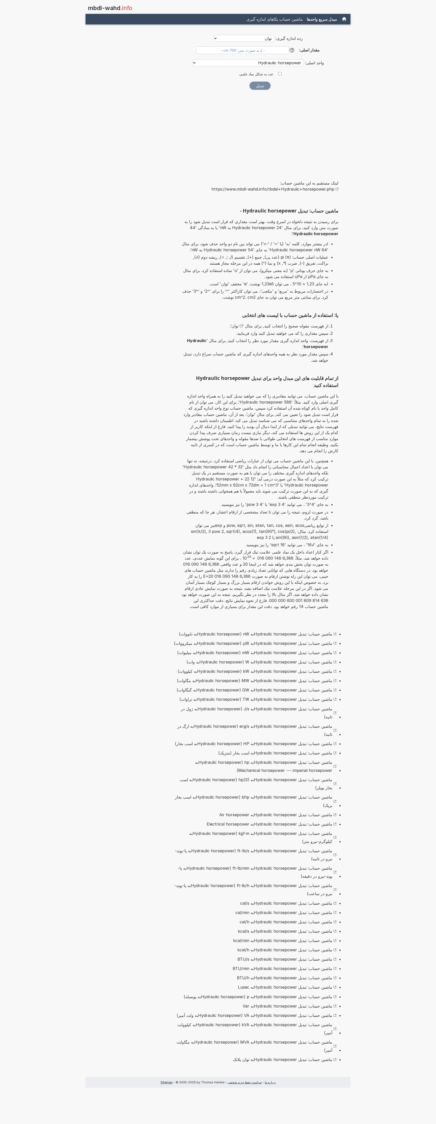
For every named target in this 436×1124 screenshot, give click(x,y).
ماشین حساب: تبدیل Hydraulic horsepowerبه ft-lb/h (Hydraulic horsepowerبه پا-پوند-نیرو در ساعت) (253, 889)
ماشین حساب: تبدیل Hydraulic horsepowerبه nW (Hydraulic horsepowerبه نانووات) (255, 633)
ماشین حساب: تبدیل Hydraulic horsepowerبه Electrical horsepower (269, 824)
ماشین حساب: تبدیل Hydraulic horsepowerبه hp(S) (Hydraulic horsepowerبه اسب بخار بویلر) (256, 783)
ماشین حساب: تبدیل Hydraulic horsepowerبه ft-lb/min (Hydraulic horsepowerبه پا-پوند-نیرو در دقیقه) (255, 872)
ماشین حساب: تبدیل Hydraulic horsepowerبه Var (287, 1006)
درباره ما (270, 1082)
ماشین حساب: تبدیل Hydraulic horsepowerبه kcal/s (285, 931)
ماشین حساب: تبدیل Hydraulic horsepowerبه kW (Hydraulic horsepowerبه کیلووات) (255, 671)
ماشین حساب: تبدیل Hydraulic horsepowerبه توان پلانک (282, 1059)
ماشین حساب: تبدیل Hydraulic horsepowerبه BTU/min (282, 968)
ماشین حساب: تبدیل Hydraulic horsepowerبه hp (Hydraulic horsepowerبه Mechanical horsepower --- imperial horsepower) (263, 766)
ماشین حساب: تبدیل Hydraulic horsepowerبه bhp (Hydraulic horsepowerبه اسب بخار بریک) (253, 801)
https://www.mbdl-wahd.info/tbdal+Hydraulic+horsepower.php (272, 189)
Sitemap (166, 1082)
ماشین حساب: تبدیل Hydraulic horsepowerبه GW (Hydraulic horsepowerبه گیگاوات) (254, 689)
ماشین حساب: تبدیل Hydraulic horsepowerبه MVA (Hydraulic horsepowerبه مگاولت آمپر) (254, 1046)
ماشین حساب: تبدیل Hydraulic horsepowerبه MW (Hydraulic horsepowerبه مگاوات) (254, 680)
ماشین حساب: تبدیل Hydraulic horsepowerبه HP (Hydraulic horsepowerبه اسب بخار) (253, 743)
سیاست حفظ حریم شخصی (244, 1082)
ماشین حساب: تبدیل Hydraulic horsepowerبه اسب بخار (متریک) (275, 752)
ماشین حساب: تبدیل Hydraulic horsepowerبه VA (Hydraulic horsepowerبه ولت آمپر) (254, 1015)
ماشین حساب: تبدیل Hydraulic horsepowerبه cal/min (283, 912)
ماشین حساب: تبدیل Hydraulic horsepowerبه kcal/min (282, 940)
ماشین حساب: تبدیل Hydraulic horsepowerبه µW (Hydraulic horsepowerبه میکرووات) (253, 643)
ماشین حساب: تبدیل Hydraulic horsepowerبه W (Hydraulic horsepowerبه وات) (259, 661)
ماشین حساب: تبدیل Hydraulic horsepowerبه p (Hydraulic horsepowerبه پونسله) (258, 996)
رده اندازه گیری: (289, 38)
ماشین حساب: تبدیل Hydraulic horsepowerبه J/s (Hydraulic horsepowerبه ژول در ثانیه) (256, 712)
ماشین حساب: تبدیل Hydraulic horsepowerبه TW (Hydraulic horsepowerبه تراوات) (255, 699)
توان (234, 325)
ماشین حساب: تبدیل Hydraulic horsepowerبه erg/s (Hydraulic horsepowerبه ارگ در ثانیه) (254, 730)
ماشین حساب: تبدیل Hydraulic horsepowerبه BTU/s (284, 959)
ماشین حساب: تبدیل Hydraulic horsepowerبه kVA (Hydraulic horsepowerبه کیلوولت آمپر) (254, 1028)
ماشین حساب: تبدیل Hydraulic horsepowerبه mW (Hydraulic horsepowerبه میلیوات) (254, 652)
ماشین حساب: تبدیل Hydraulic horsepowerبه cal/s (286, 903)
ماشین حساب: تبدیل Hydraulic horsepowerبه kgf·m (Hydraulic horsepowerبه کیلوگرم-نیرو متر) (260, 837)
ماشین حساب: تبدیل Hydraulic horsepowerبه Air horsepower (275, 814)
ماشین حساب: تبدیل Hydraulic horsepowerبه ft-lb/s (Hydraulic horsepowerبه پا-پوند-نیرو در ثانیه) (253, 854)
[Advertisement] (260, 131)
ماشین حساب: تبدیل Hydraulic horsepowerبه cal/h (286, 921)
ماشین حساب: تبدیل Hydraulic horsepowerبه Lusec (285, 987)
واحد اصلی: (314, 62)
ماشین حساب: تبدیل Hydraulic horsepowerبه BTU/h (284, 977)
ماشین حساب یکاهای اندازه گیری (275, 19)
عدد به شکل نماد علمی (256, 74)
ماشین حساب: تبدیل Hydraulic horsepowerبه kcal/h (284, 949)
